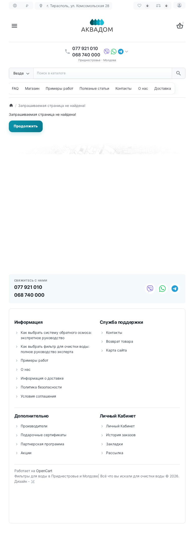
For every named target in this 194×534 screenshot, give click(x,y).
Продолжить (26, 126)
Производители (34, 426)
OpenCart (44, 471)
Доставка (162, 88)
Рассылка (114, 453)
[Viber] (106, 51)
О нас (143, 88)
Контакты (123, 88)
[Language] (15, 5)
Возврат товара (119, 341)
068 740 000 (86, 54)
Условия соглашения (38, 396)
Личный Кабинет (120, 426)
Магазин (32, 88)
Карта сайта (116, 350)
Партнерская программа (42, 444)
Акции (26, 453)
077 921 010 (85, 48)
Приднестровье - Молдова (97, 60)
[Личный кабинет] (179, 5)
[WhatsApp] (113, 51)
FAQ (15, 88)
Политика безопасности (41, 387)
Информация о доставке (42, 378)
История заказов (121, 435)
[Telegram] (121, 51)
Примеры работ (34, 360)
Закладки (114, 444)
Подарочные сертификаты (43, 435)
